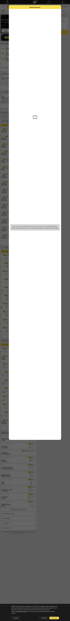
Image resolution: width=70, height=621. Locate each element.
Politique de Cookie (21, 611)
